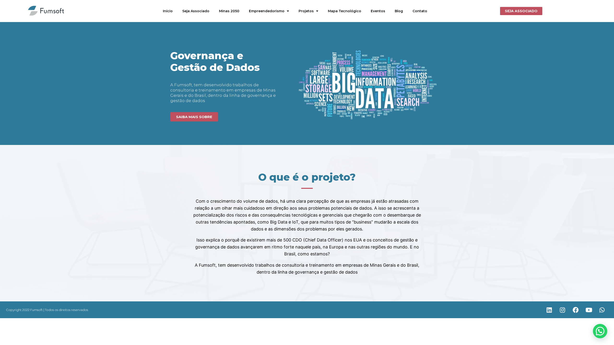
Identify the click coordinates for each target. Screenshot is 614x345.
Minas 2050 (229, 11)
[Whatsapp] (602, 310)
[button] (521, 11)
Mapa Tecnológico (344, 11)
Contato (420, 11)
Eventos (378, 11)
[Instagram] (562, 310)
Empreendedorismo (266, 11)
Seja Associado (195, 11)
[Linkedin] (549, 310)
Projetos (306, 11)
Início (168, 11)
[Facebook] (576, 310)
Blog (399, 11)
